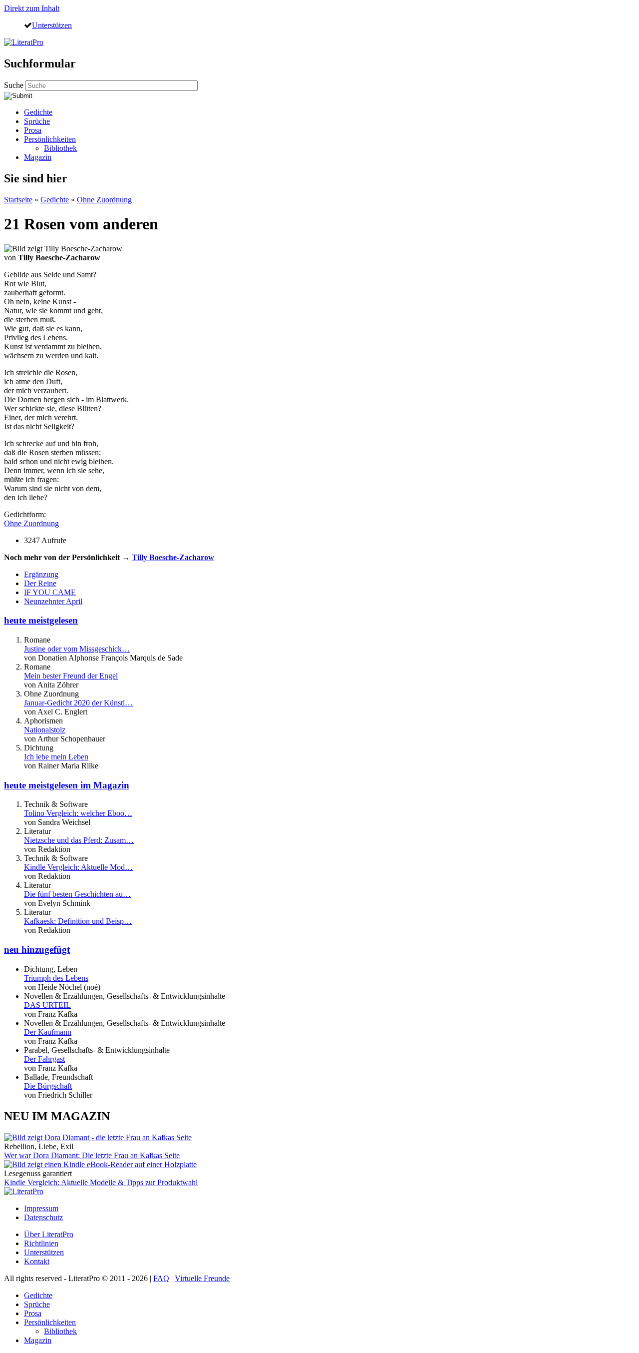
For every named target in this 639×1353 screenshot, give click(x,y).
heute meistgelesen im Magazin (66, 785)
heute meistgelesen (41, 620)
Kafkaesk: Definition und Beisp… (78, 921)
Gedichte (38, 112)
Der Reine (40, 583)
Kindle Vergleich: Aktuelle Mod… (78, 867)
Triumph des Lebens (56, 978)
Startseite (18, 199)
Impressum (41, 1208)
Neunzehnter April (53, 601)
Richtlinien (41, 1243)
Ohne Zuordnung (104, 199)
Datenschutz (43, 1217)
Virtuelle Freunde (202, 1278)
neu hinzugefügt (37, 949)
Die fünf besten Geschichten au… (77, 894)
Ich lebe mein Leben (56, 756)
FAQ (161, 1278)
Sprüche (37, 121)
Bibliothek (60, 148)
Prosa (32, 130)
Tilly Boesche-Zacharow (173, 557)
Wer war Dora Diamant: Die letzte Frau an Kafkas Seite (92, 1155)
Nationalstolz (44, 729)
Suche (14, 85)
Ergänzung (41, 574)
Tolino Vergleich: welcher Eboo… (78, 813)
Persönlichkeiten (50, 139)
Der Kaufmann (47, 1032)
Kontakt (36, 1261)
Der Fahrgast (44, 1059)
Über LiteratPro (48, 1234)
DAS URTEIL (47, 1005)
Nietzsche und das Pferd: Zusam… (79, 840)
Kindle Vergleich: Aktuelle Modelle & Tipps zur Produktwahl (101, 1182)
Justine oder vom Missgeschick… (77, 649)
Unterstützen (52, 25)
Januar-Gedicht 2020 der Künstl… (78, 702)
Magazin (37, 157)
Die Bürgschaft (48, 1086)
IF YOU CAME (50, 592)
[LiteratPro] (23, 42)
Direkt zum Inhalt (31, 8)
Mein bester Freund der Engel (71, 676)
